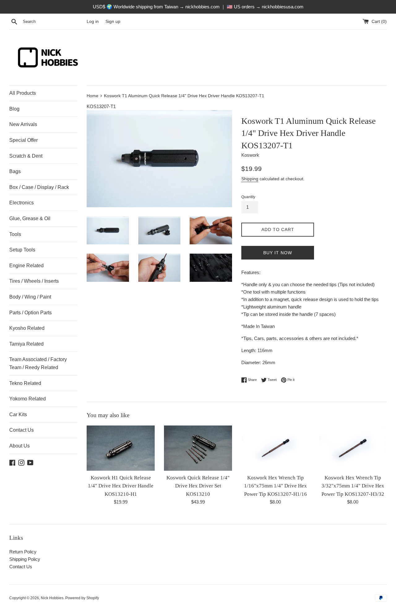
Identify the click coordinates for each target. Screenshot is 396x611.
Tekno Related (25, 383)
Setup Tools (22, 249)
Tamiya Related (26, 344)
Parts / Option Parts (30, 312)
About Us (19, 445)
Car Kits (18, 414)
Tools (15, 234)
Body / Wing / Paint (30, 296)
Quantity (248, 197)
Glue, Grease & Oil (29, 218)
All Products (22, 93)
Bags (15, 171)
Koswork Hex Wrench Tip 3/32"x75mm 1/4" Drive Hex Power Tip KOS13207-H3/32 (352, 486)
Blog (14, 108)
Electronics (21, 202)
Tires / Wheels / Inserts (34, 281)
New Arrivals (23, 124)
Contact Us (21, 430)
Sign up (112, 21)
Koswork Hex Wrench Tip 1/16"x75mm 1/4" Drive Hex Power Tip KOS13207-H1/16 (275, 486)
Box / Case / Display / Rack (39, 187)
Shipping (249, 178)
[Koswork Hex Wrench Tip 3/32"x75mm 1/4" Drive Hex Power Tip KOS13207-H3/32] (353, 448)
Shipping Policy (24, 559)
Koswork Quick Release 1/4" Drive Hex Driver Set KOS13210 (198, 486)
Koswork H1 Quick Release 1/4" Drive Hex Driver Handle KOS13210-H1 (120, 486)
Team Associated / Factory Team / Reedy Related (38, 363)
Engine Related (26, 265)
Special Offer (23, 140)
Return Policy (23, 551)
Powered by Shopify (82, 598)
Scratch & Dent (25, 156)
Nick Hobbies (52, 598)
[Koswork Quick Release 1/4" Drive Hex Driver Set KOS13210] (198, 448)
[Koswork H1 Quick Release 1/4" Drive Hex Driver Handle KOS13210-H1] (121, 448)
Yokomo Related (27, 398)
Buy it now (277, 252)
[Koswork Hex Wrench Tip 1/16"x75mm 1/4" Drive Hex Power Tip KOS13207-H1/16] (275, 448)
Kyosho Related (27, 328)
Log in (93, 21)
